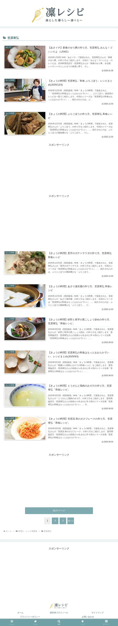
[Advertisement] (59, 167)
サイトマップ (98, 612)
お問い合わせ (88, 617)
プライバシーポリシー (30, 617)
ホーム (20, 612)
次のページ (59, 510)
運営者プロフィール (59, 612)
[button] (109, 544)
